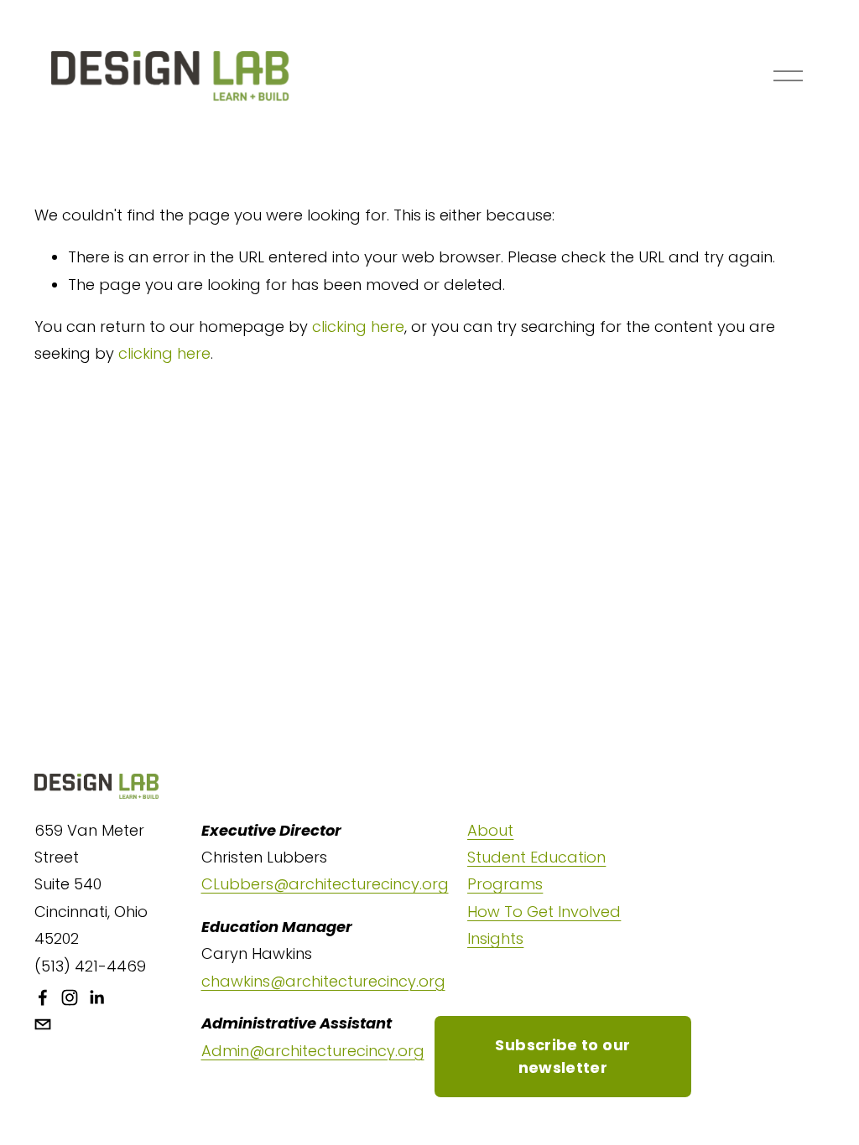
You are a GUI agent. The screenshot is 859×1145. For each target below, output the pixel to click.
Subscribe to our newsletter (562, 1056)
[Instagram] (69, 997)
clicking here (358, 326)
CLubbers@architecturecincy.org (325, 883)
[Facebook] (42, 997)
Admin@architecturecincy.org (312, 1050)
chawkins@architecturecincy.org (323, 981)
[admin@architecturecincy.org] (42, 1024)
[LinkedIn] (96, 997)
